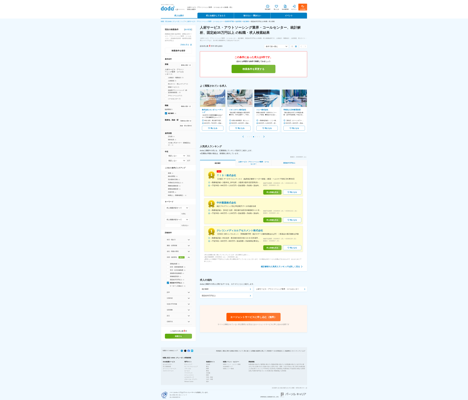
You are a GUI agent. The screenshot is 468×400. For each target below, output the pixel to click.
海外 (207, 381)
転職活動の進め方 (254, 364)
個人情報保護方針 (175, 397)
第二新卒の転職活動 (299, 366)
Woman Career (188, 381)
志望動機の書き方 (290, 364)
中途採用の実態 (295, 368)
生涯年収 (272, 368)
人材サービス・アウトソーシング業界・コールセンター (205, 21)
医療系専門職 (229, 21)
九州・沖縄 (209, 379)
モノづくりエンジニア (191, 366)
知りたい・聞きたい (252, 15)
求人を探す (179, 15)
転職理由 (279, 368)
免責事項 (287, 351)
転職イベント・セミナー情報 (231, 364)
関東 (207, 368)
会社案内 (274, 388)
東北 (207, 366)
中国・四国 (209, 377)
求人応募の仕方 (257, 366)
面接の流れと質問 (268, 366)
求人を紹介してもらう (215, 15)
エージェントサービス (169, 368)
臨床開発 (238, 21)
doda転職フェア (228, 366)
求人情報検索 (167, 366)
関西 (207, 375)
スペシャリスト (189, 375)
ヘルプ (303, 351)
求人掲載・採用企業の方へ (297, 388)
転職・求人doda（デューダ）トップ (173, 21)
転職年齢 (286, 368)
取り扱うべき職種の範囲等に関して (255, 351)
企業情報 (283, 370)
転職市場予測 (257, 370)
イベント (289, 15)
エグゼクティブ (189, 377)
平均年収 (266, 368)
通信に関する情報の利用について (233, 351)
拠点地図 (283, 388)
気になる (214, 128)
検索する (178, 336)
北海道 (208, 364)
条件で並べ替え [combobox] (272, 46)
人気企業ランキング (256, 368)
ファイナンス (188, 373)
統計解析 (246, 21)
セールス (187, 370)
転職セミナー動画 (228, 368)
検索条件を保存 (178, 51)
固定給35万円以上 (209, 296)
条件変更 (188, 29)
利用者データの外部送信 (274, 351)
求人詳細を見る (272, 192)
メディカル (187, 368)
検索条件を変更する (253, 69)
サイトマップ (296, 351)
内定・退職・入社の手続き (283, 366)
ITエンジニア (188, 364)
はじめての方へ (167, 364)
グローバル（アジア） (191, 379)
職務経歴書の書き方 (277, 364)
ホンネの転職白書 (267, 370)
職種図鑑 (276, 370)
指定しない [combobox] (172, 156)
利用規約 (218, 351)
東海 (207, 370)
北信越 (208, 373)
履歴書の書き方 (265, 364)
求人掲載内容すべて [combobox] (174, 208)
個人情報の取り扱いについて (178, 395)
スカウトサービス (168, 370)
